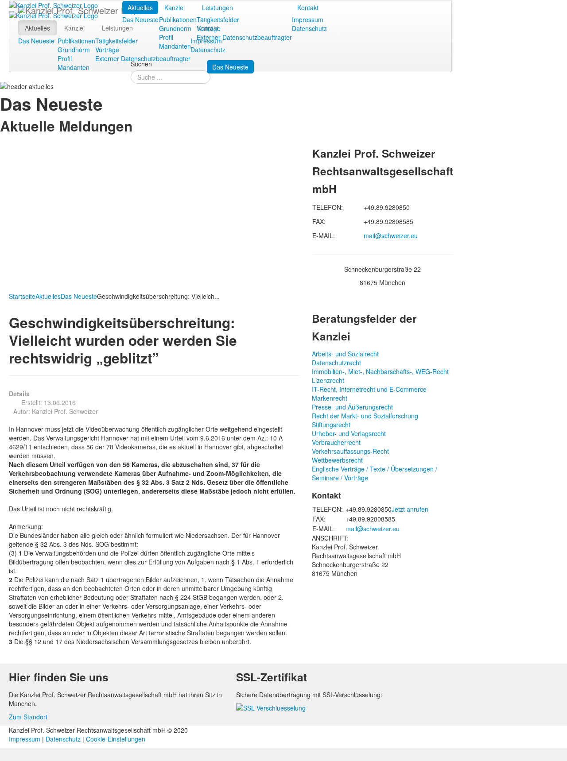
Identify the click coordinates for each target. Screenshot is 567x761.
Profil (166, 37)
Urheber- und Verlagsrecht (349, 433)
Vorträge (209, 28)
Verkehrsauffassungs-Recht (350, 451)
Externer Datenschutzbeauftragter (244, 37)
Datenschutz (309, 28)
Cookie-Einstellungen (115, 738)
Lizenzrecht (328, 380)
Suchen (141, 63)
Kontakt (307, 7)
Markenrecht (329, 398)
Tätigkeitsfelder (218, 19)
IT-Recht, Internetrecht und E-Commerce (369, 389)
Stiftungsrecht (331, 424)
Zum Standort (28, 716)
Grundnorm (175, 28)
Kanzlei (174, 7)
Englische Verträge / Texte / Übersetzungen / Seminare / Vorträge (374, 473)
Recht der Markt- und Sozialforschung (365, 415)
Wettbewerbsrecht (337, 460)
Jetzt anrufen (410, 509)
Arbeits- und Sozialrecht (345, 353)
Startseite (22, 296)
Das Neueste (140, 19)
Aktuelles (140, 7)
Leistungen (217, 7)
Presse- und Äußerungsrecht (352, 406)
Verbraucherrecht (336, 442)
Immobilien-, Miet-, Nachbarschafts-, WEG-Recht (380, 371)
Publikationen (178, 19)
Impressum (307, 19)
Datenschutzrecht (336, 362)
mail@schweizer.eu (391, 235)
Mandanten (175, 46)
